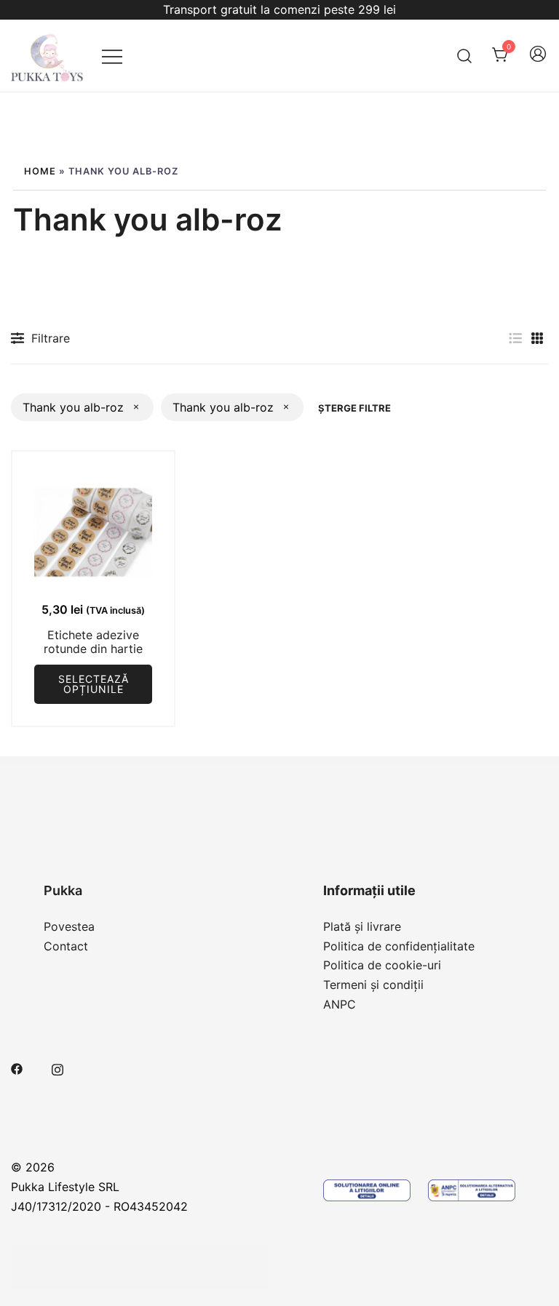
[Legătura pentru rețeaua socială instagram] (57, 1067)
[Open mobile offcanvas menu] (112, 55)
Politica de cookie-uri (382, 965)
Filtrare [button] (50, 338)
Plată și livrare (362, 926)
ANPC (339, 1004)
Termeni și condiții (373, 984)
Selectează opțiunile (93, 684)
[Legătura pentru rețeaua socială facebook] (17, 1067)
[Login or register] (538, 60)
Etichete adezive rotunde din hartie (93, 642)
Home (40, 171)
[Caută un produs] (465, 55)
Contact (66, 946)
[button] (515, 338)
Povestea (69, 926)
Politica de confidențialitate (399, 946)
